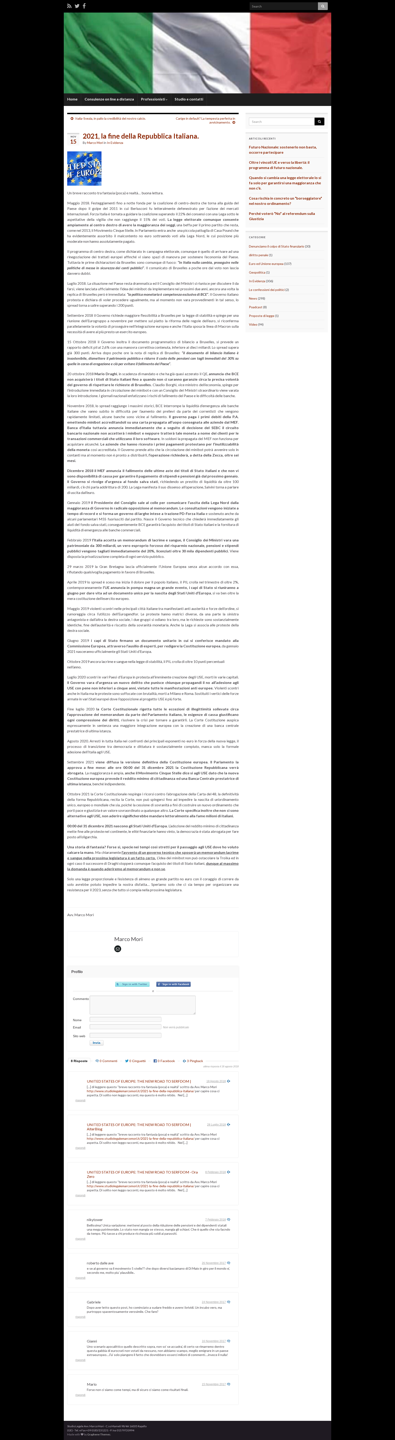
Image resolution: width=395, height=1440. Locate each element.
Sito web (79, 1036)
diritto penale (258, 255)
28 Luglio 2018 (216, 1124)
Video (253, 324)
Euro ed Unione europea (266, 264)
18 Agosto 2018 (216, 1081)
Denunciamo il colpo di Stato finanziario (276, 246)
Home (72, 99)
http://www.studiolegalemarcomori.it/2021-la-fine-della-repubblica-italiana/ (140, 1091)
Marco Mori (95, 143)
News (253, 298)
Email (77, 1027)
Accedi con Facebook (173, 984)
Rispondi (80, 1100)
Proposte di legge (261, 316)
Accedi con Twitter (132, 984)
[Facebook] (84, 6)
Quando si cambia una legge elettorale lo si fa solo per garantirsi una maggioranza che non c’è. (285, 182)
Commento (81, 999)
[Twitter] (77, 6)
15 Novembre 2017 (214, 1384)
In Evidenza (115, 143)
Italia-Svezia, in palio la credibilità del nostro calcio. (110, 118)
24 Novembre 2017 (214, 1302)
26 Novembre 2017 (214, 1263)
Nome (77, 1020)
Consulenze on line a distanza (109, 99)
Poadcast (255, 307)
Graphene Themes (98, 1434)
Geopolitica (257, 272)
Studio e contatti (189, 99)
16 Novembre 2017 (214, 1341)
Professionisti (153, 99)
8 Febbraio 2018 (215, 1172)
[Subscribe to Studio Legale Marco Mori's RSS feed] (69, 6)
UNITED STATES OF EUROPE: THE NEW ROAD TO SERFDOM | (139, 1081)
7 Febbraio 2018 (215, 1219)
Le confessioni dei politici (267, 290)
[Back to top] (384, 1429)
